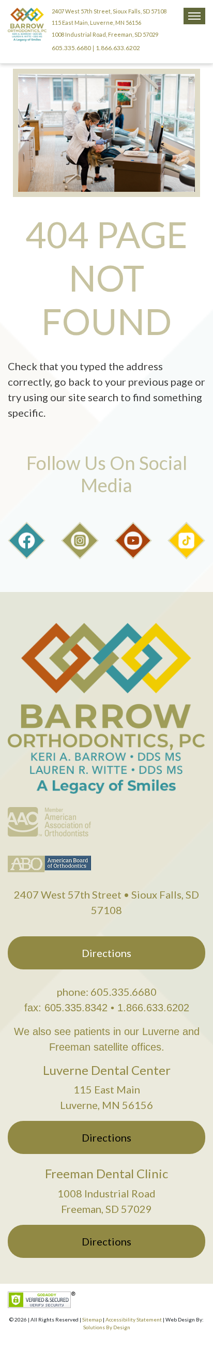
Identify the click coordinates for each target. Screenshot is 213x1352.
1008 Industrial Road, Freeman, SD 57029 (105, 34)
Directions (106, 953)
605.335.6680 (71, 48)
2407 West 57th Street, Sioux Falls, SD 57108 (109, 11)
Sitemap (92, 1319)
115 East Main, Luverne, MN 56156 (96, 22)
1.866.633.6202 (118, 48)
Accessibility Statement (133, 1319)
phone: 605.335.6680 (107, 991)
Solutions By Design (106, 1327)
